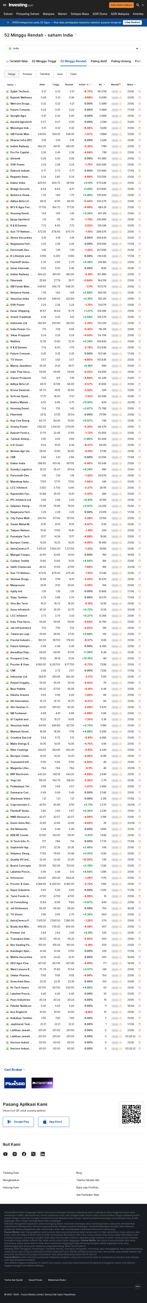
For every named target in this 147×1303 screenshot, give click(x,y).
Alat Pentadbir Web (87, 1194)
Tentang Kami (11, 1172)
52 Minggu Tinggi (44, 61)
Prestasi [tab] (27, 73)
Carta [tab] (73, 73)
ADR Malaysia (120, 13)
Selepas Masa (80, 13)
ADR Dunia (100, 13)
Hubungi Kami (11, 1187)
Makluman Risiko (57, 1280)
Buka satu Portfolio (87, 1187)
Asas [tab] (60, 73)
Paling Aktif (99, 61)
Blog (79, 1172)
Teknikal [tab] (45, 73)
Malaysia (48, 13)
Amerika (138, 13)
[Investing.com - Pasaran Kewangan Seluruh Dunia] (21, 5)
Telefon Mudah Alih (87, 1180)
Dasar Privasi (35, 1280)
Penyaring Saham (27, 13)
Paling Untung (121, 61)
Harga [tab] (11, 73)
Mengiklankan (11, 1180)
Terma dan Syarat (13, 1280)
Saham (8, 13)
